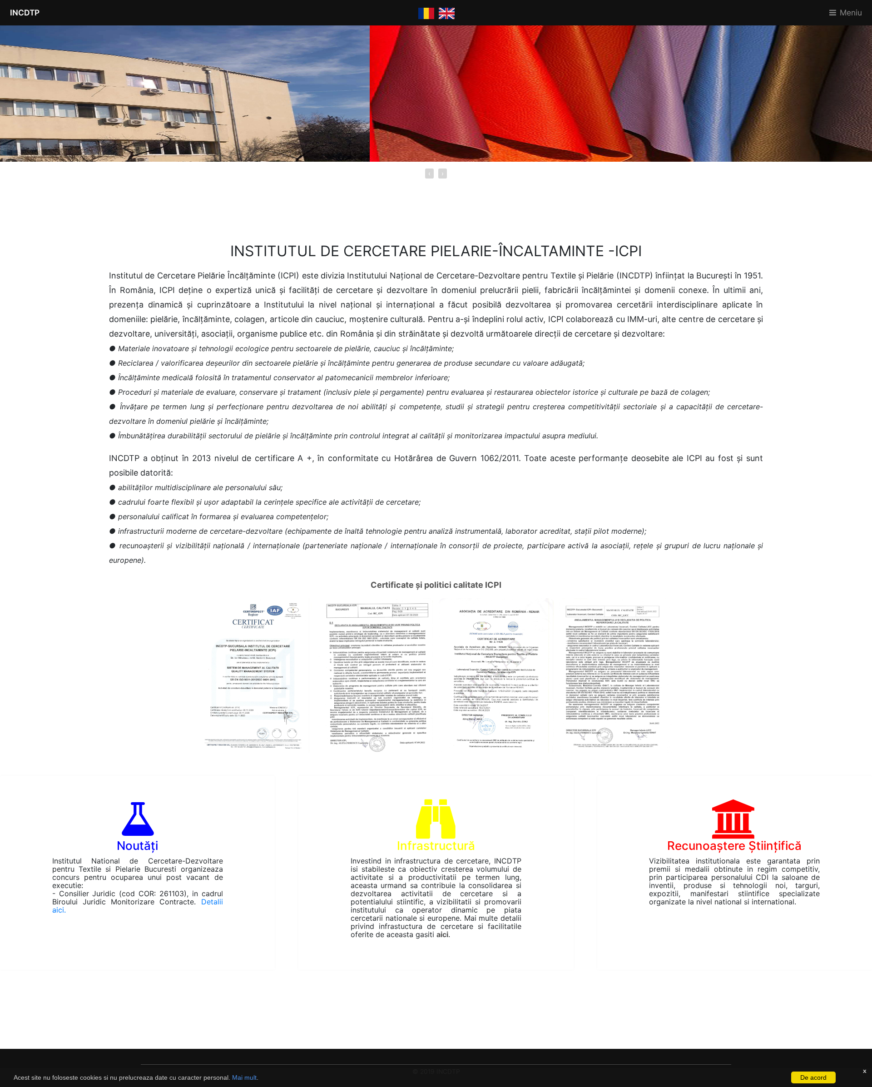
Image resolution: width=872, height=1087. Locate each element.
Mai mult (244, 1077)
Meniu (851, 12)
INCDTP (25, 12)
